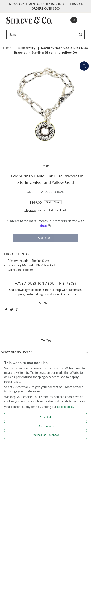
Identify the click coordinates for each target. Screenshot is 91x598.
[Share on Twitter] (11, 309)
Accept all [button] (45, 417)
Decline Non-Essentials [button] (45, 435)
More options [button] (45, 426)
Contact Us (68, 294)
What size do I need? (16, 352)
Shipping (30, 210)
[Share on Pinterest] (17, 309)
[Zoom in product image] (84, 66)
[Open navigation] (82, 20)
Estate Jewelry (26, 48)
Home (7, 48)
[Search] (80, 34)
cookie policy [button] (65, 407)
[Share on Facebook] (6, 309)
